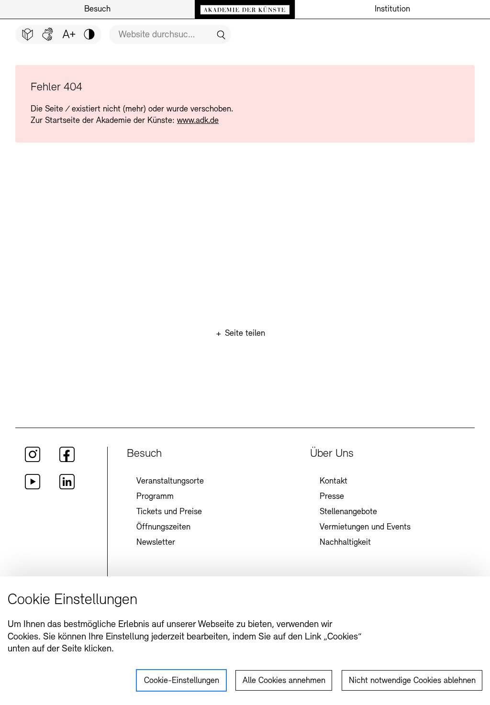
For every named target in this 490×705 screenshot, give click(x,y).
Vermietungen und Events (365, 527)
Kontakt (333, 481)
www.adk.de (198, 121)
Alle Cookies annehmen (284, 681)
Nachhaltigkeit (345, 543)
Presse (332, 497)
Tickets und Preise (169, 512)
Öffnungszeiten (163, 527)
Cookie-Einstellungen (181, 681)
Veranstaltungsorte (170, 481)
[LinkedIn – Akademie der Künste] (67, 487)
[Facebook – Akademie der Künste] (67, 460)
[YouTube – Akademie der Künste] (32, 487)
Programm (155, 497)
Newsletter (155, 543)
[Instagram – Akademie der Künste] (32, 460)
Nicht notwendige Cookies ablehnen (412, 681)
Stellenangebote (348, 512)
